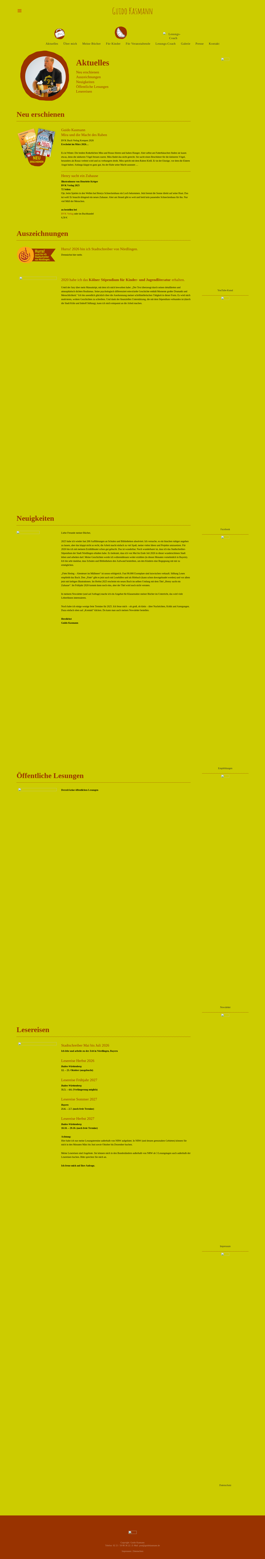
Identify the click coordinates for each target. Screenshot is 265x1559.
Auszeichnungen (88, 77)
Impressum (225, 1246)
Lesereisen (84, 91)
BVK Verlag (67, 213)
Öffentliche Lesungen (92, 87)
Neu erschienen (87, 72)
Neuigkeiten (85, 82)
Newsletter (225, 1007)
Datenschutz (225, 1485)
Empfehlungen (225, 768)
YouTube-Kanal (225, 290)
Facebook (225, 529)
